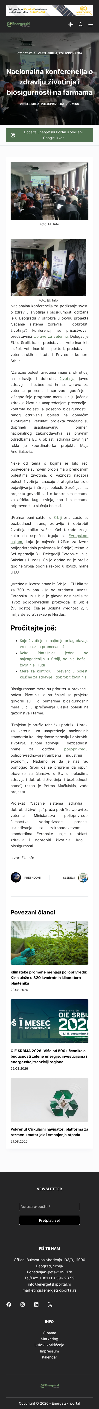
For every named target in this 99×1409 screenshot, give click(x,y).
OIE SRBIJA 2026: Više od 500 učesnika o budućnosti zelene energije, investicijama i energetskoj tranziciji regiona (49, 1056)
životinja (67, 378)
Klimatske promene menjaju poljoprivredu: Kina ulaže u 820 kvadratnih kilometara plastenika (49, 977)
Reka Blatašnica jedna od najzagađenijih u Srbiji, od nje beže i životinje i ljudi (54, 659)
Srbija (52, 53)
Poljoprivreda (70, 53)
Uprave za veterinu (51, 336)
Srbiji (57, 517)
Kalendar (49, 1357)
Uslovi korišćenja (49, 1345)
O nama (49, 1333)
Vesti (42, 53)
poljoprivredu (75, 749)
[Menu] (90, 24)
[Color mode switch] (70, 24)
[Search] (81, 24)
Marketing (49, 1339)
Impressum (49, 1351)
